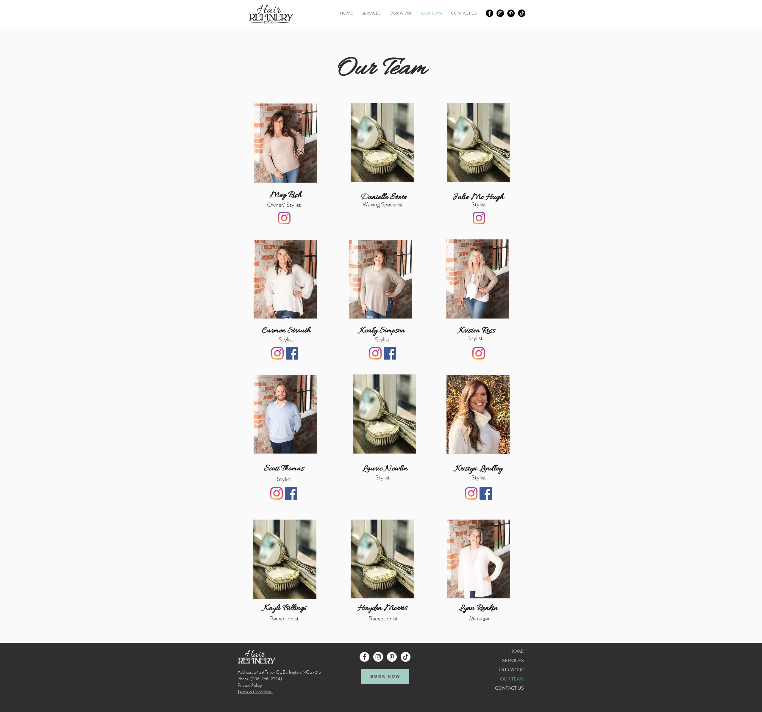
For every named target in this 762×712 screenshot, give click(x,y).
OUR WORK (511, 669)
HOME (516, 651)
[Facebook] (292, 353)
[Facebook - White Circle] (364, 657)
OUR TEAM (512, 678)
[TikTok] (521, 13)
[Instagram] (284, 218)
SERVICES (513, 660)
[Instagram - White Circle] (378, 657)
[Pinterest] (511, 13)
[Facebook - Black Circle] (489, 13)
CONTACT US (509, 688)
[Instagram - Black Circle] (500, 13)
